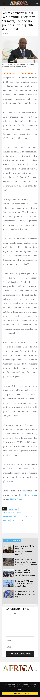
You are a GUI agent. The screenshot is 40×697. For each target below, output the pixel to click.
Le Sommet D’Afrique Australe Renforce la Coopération (24, 583)
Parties (5, 687)
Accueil (4, 8)
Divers (19, 689)
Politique (19, 685)
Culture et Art (12, 687)
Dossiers (24, 687)
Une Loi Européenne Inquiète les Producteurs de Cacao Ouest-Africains (26, 562)
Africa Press (13, 509)
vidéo (33, 687)
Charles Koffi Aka (9, 517)
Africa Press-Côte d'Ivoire (12, 513)
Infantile (6, 520)
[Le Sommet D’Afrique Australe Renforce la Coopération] (8, 583)
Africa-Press (16, 499)
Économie (25, 685)
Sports (19, 687)
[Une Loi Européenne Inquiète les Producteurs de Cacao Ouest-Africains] (8, 562)
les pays (5, 685)
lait (13, 520)
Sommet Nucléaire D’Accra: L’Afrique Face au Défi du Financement (25, 572)
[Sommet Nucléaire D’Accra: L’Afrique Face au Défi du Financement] (8, 573)
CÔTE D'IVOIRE (30, 517)
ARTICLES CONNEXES (12, 540)
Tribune (20, 520)
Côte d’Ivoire (29, 495)
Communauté (32, 685)
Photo (29, 687)
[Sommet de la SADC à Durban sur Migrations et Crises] (8, 594)
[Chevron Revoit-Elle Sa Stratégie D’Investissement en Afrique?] (8, 549)
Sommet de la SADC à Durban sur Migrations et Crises (25, 594)
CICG (20, 517)
